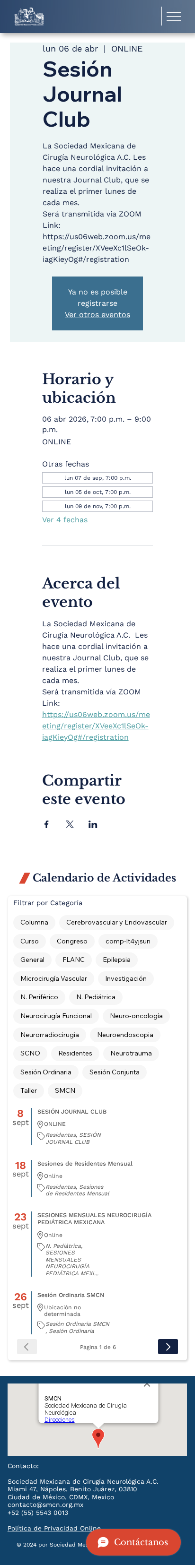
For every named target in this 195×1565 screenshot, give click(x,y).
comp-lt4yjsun (128, 941)
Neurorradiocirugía (49, 1034)
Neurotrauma (131, 1053)
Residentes (75, 1053)
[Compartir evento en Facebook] (46, 824)
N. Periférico (39, 997)
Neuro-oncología (136, 1016)
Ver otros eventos (97, 314)
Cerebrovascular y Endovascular (116, 922)
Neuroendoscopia (125, 1034)
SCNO (30, 1053)
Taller (28, 1090)
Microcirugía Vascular (53, 978)
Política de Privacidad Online (54, 1528)
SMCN (65, 1090)
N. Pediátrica (95, 997)
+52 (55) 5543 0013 (38, 1512)
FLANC (73, 959)
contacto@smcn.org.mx (45, 1504)
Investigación (126, 978)
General (32, 959)
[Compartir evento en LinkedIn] (93, 824)
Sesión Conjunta (114, 1072)
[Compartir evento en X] (69, 824)
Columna (34, 922)
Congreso (72, 941)
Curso (29, 941)
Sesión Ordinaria (45, 1072)
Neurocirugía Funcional (56, 1016)
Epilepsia (117, 959)
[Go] (168, 1346)
